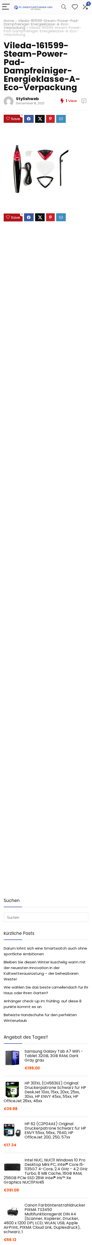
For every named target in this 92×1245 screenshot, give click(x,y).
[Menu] (6, 7)
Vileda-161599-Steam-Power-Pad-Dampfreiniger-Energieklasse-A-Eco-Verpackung (41, 24)
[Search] (64, 7)
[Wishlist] (75, 7)
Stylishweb (27, 99)
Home (9, 20)
